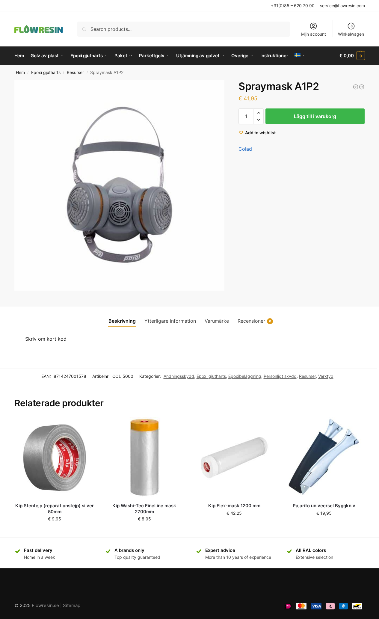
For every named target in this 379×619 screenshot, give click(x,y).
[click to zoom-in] (119, 185)
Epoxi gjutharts (46, 72)
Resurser (75, 72)
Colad (245, 149)
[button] (258, 113)
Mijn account (313, 34)
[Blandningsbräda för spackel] (356, 87)
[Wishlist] (85, 426)
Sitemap (71, 605)
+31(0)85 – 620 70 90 (293, 5)
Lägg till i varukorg (315, 116)
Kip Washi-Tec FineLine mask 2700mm (144, 508)
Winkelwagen (351, 34)
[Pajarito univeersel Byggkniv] (323, 457)
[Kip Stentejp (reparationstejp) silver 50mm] (54, 457)
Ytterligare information (170, 321)
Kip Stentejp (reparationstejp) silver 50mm (54, 508)
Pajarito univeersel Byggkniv (324, 505)
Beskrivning (122, 321)
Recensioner (254, 321)
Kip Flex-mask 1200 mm (234, 505)
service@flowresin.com (342, 5)
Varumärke (217, 321)
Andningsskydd (179, 376)
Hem (20, 72)
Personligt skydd (280, 376)
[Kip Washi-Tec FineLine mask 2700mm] (144, 457)
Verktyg (325, 376)
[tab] (122, 321)
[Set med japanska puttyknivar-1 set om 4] (362, 87)
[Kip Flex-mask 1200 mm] (234, 457)
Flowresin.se (45, 605)
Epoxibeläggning (244, 376)
